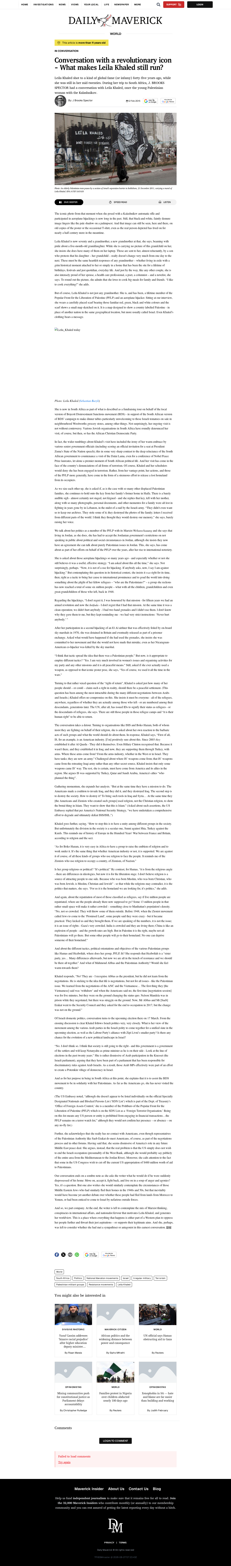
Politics (78, 1278)
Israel (126, 1278)
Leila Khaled (124, 1284)
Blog (157, 1488)
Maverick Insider (89, 1488)
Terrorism (160, 1278)
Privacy (109, 1542)
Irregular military (142, 1278)
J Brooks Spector (82, 100)
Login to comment (115, 1440)
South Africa (62, 1278)
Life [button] (106, 4)
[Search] (158, 4)
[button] (150, 101)
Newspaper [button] (121, 4)
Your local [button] (91, 4)
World (59, 1271)
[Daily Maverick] (115, 20)
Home (24, 4)
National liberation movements (102, 1278)
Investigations (43, 4)
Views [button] (75, 4)
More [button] (137, 4)
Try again (64, 1462)
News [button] (62, 4)
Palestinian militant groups (70, 1284)
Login (199, 4)
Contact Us (138, 1488)
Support (171, 4)
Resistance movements (101, 1284)
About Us (116, 1488)
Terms (123, 1542)
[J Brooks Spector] (60, 100)
